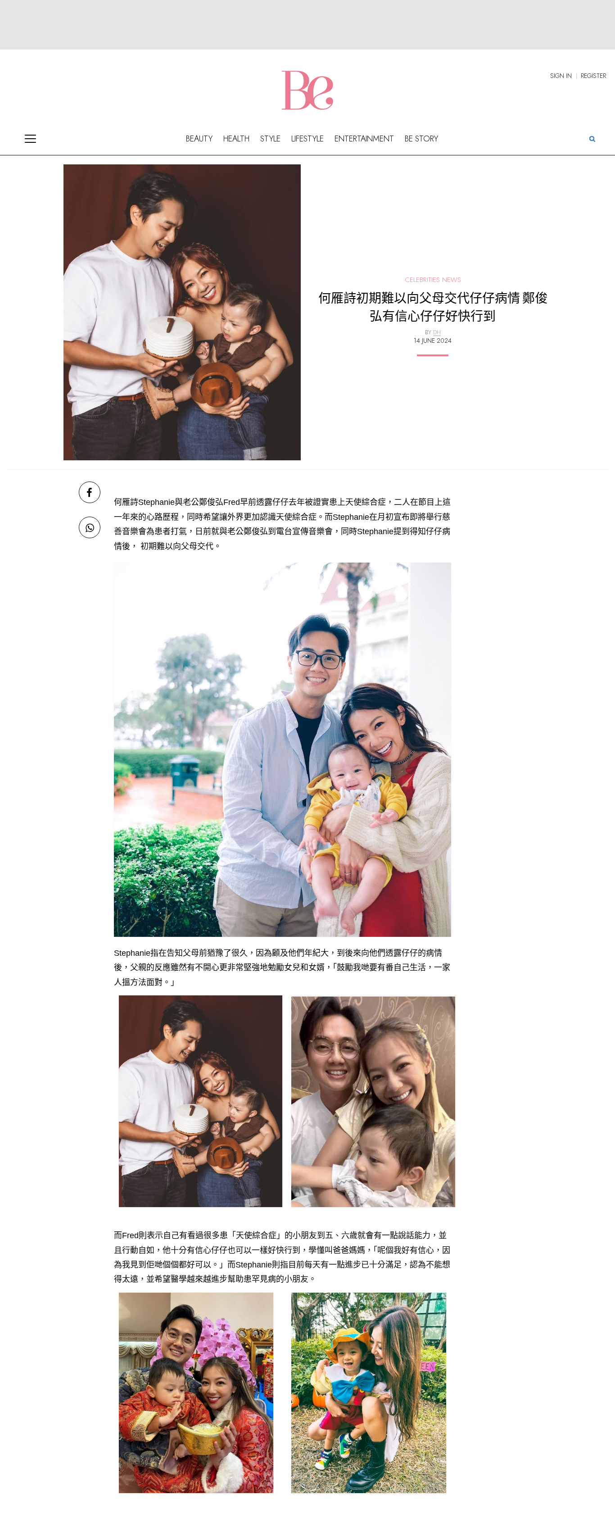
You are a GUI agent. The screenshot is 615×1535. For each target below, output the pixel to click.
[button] (592, 138)
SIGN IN (561, 75)
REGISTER (593, 75)
